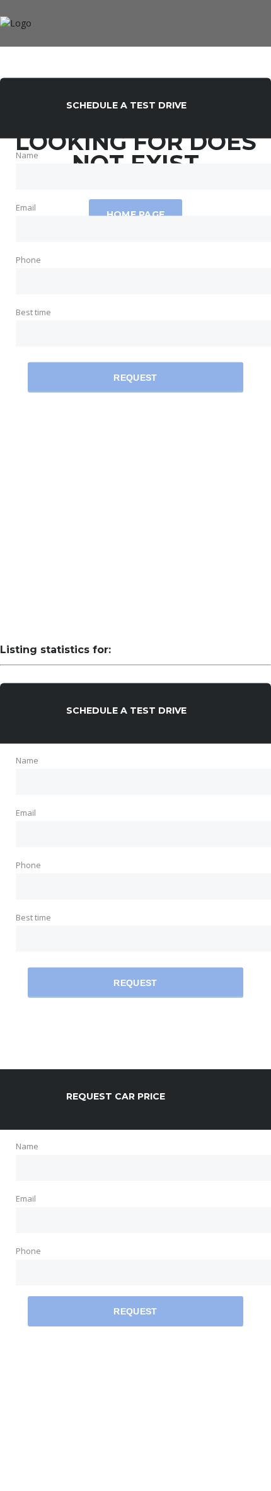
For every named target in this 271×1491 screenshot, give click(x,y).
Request (135, 378)
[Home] (16, 23)
